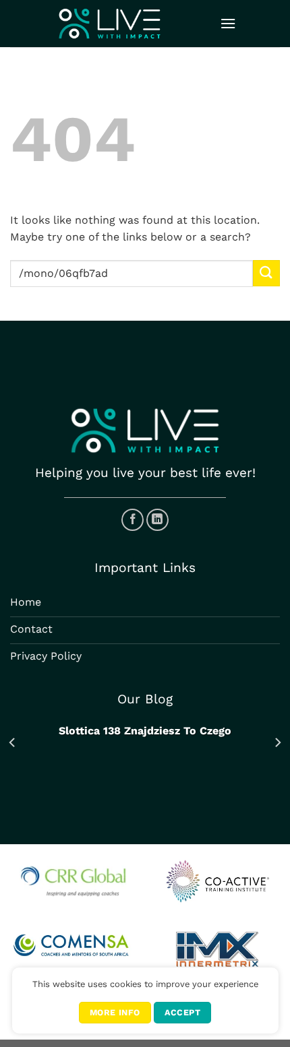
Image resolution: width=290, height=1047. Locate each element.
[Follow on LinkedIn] (157, 520)
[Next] (277, 743)
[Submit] (266, 273)
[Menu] (228, 23)
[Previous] (13, 743)
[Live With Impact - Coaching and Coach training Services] (109, 23)
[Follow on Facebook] (132, 520)
